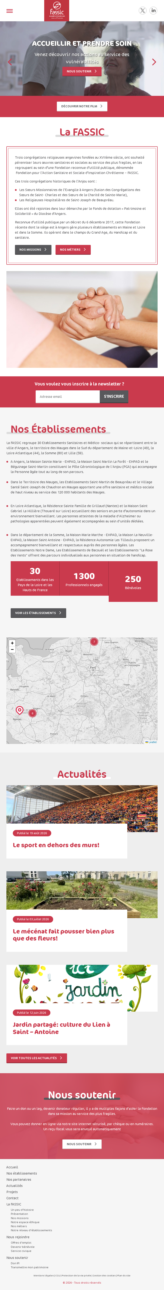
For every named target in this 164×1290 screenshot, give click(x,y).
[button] (154, 62)
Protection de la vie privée (76, 1275)
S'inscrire (114, 396)
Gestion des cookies (104, 1275)
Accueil (12, 1167)
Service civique (21, 1251)
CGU (57, 1275)
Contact (12, 1198)
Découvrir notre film (79, 106)
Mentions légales (44, 1275)
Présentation (19, 1214)
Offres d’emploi (21, 1242)
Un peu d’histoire (22, 1210)
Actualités (14, 1185)
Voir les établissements (36, 613)
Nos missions (30, 249)
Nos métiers (70, 249)
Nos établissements (21, 1173)
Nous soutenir (79, 71)
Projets (12, 1191)
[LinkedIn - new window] (153, 10)
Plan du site (123, 1275)
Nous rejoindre (17, 1237)
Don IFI (15, 1263)
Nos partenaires (18, 1179)
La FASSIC (13, 1204)
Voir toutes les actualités (34, 1058)
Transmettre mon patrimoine (29, 1267)
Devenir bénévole (23, 1247)
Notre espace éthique (25, 1222)
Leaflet (152, 742)
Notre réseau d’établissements (31, 1230)
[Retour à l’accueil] (56, 10)
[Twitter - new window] (142, 10)
